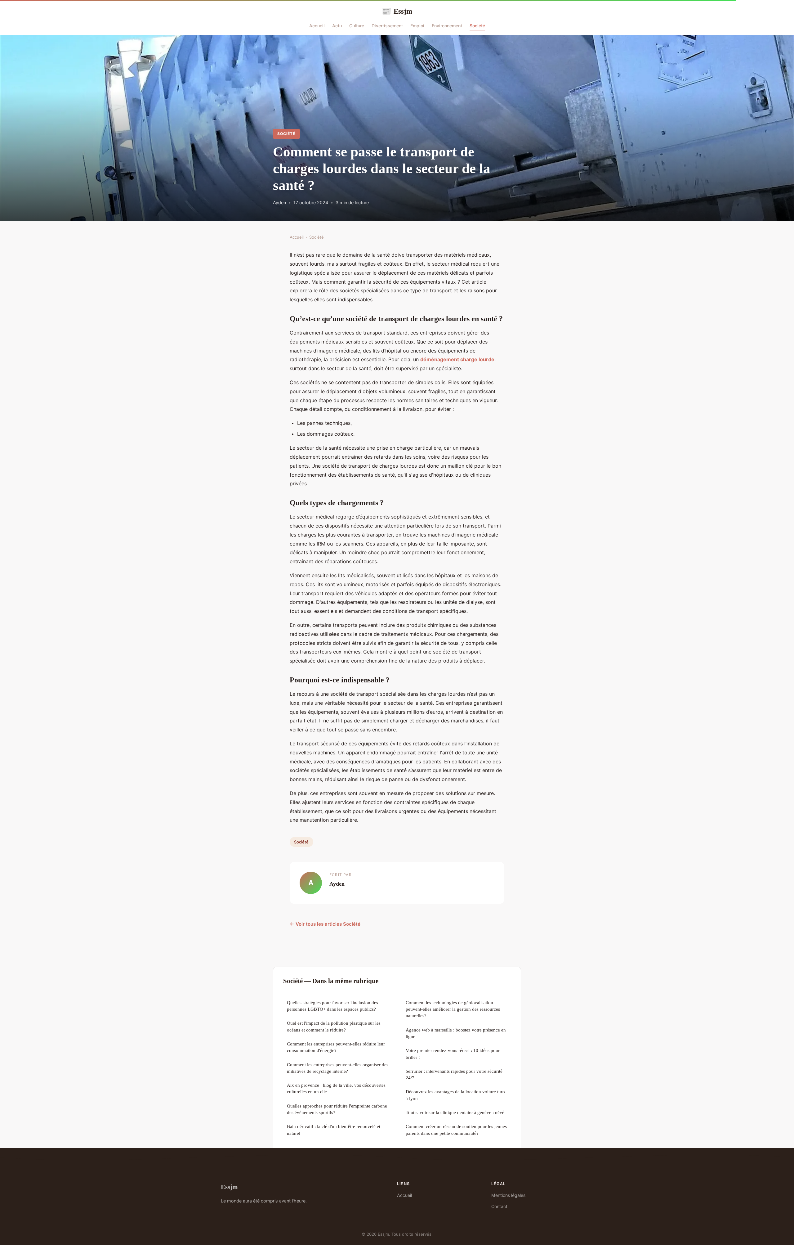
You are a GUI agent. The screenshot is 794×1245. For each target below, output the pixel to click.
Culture (356, 25)
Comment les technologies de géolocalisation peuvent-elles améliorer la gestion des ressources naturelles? (453, 1009)
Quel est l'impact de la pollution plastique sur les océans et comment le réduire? (334, 1026)
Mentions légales (508, 1195)
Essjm (397, 11)
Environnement (447, 25)
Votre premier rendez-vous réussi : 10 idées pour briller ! (453, 1053)
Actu (337, 25)
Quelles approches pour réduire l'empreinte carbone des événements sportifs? (337, 1109)
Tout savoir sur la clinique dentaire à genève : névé (455, 1112)
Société (477, 25)
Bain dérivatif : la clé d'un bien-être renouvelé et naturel (333, 1129)
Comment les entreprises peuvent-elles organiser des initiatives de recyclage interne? (337, 1068)
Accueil (317, 25)
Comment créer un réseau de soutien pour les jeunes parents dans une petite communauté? (456, 1129)
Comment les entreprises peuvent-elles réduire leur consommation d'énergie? (336, 1047)
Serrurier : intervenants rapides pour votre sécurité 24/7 (454, 1074)
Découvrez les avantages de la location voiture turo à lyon (455, 1095)
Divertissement (387, 25)
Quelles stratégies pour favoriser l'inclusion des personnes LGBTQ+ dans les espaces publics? (332, 1006)
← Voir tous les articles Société (325, 924)
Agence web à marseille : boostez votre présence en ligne (456, 1033)
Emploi (417, 25)
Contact (499, 1206)
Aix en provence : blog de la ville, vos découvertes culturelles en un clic (336, 1088)
